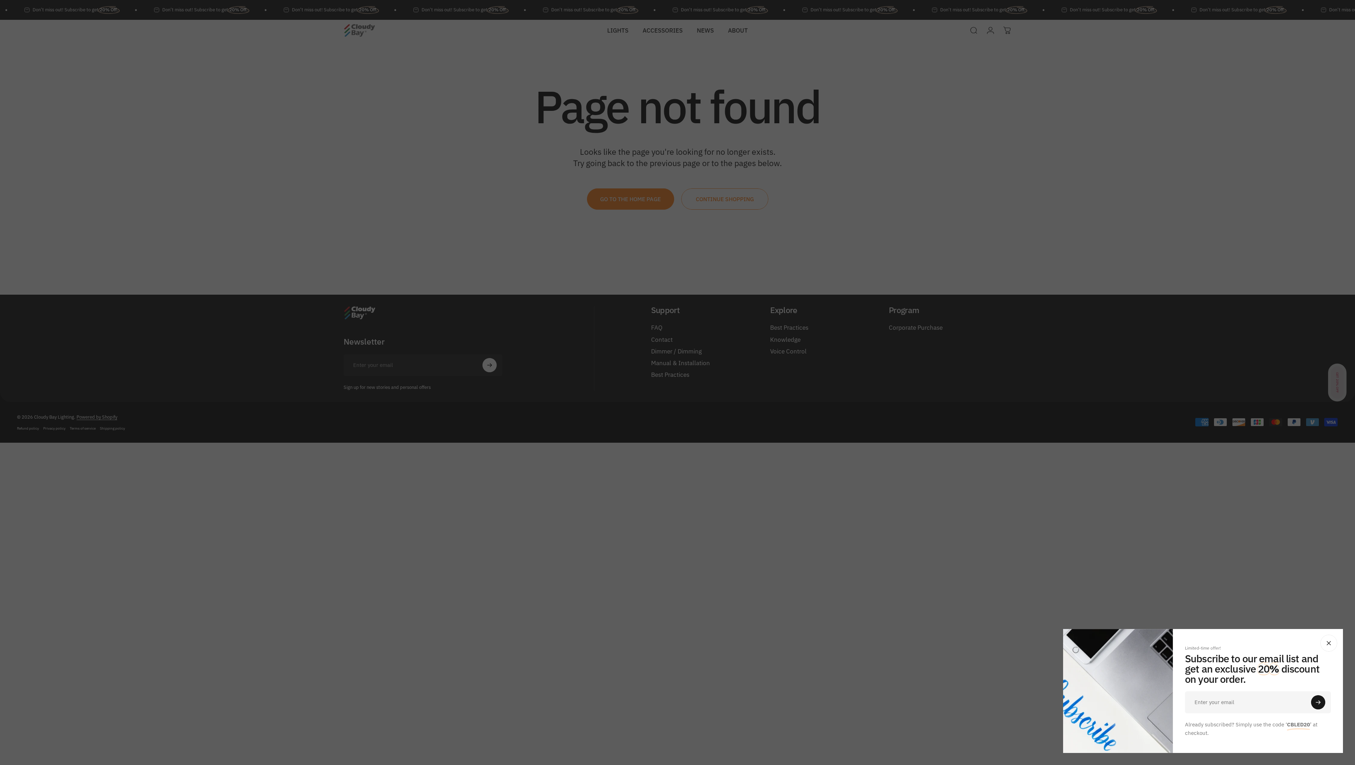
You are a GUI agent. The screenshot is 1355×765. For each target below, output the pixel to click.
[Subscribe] (1318, 702)
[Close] (1328, 643)
